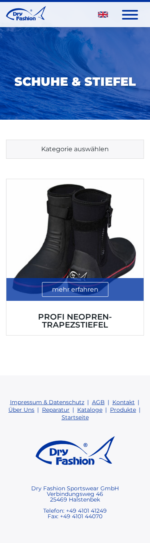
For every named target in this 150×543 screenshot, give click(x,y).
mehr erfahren (75, 289)
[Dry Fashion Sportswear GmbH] (26, 14)
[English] (103, 14)
